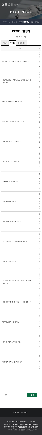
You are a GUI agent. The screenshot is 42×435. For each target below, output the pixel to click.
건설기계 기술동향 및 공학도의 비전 (14, 121)
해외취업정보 (34, 22)
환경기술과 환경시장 (9, 262)
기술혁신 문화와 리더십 (10, 181)
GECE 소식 (6, 22)
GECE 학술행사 (24, 22)
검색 (32, 395)
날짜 (40, 48)
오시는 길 (16, 413)
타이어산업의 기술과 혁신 (10, 322)
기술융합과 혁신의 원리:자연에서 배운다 (15, 241)
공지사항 (14, 22)
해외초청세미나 (21, 43)
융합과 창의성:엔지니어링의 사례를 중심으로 (16, 302)
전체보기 (4, 43)
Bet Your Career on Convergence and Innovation (15, 61)
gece (16, 4)
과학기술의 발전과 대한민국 (11, 141)
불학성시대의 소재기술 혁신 (11, 342)
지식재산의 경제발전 (9, 201)
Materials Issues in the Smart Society (12, 101)
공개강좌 (12, 43)
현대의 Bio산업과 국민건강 (10, 161)
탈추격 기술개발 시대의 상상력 (12, 362)
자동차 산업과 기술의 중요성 (11, 221)
